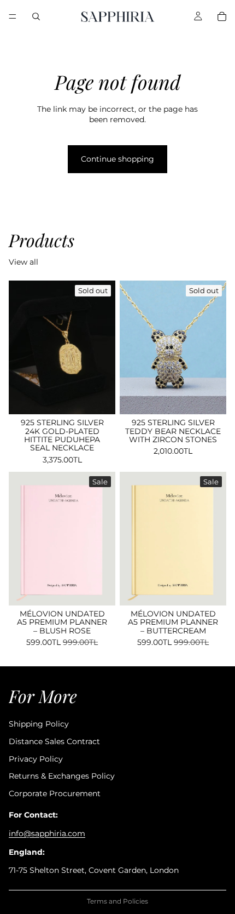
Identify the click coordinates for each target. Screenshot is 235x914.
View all (23, 262)
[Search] (36, 16)
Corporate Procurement (55, 793)
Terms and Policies (117, 901)
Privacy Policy (36, 759)
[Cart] (222, 16)
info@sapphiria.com (47, 833)
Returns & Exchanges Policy (62, 776)
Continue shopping (117, 159)
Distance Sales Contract (54, 741)
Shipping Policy (39, 724)
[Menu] (12, 16)
